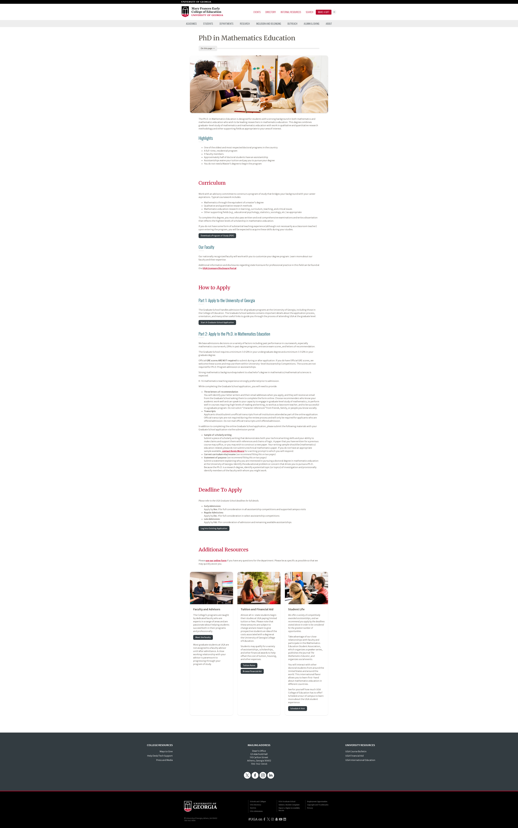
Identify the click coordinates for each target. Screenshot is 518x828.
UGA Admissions (256, 811)
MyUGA (253, 808)
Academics (191, 23)
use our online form (216, 560)
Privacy (310, 808)
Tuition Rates (249, 665)
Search (309, 12)
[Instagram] (263, 778)
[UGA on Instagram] (272, 819)
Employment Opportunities (317, 801)
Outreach (292, 23)
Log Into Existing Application (214, 528)
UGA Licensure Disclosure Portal (219, 268)
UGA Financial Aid (354, 755)
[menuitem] (191, 23)
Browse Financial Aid (252, 671)
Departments (226, 23)
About (329, 23)
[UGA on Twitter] (268, 819)
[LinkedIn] (271, 778)
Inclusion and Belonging (268, 23)
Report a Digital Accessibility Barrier (289, 809)
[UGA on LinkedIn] (285, 819)
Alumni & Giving (311, 23)
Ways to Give (166, 751)
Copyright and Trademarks (317, 805)
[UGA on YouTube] (281, 819)
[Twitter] (247, 778)
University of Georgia (204, 806)
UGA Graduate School (287, 801)
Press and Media (164, 760)
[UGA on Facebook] (264, 819)
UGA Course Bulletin (356, 751)
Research (245, 23)
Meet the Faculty (203, 637)
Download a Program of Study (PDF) (217, 235)
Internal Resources (291, 12)
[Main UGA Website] (196, 2)
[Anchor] (196, 137)
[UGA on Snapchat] (277, 819)
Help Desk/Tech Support (160, 755)
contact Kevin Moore (233, 451)
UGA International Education (360, 760)
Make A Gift (323, 12)
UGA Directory (255, 805)
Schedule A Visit (297, 708)
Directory (270, 12)
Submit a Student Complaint (289, 805)
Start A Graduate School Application (217, 322)
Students (208, 23)
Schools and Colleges (258, 801)
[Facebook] (255, 778)
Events (257, 12)
